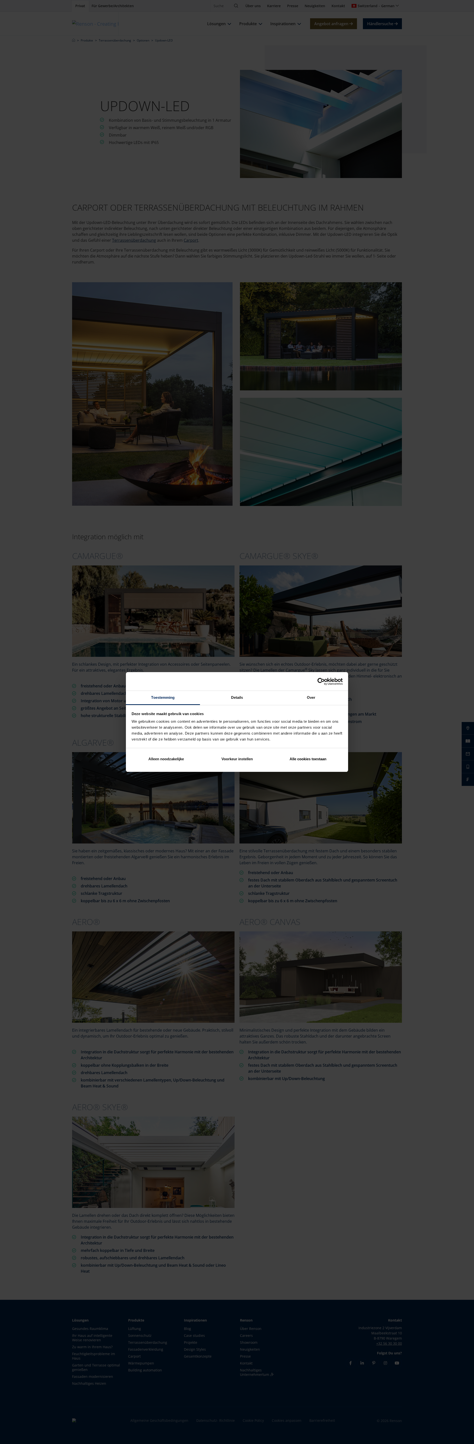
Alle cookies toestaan (308, 759)
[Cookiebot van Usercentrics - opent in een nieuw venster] (321, 681)
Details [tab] (237, 697)
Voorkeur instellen (237, 759)
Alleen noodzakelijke (166, 759)
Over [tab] (311, 697)
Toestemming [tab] (163, 697)
